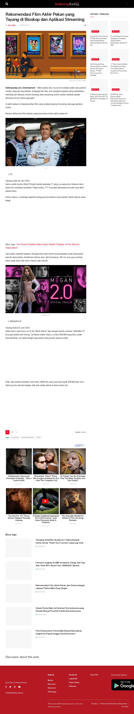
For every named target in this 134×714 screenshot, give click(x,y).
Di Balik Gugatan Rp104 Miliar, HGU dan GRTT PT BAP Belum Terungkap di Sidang (99, 97)
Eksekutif (73, 675)
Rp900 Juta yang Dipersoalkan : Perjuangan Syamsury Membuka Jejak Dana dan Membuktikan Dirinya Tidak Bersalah (119, 99)
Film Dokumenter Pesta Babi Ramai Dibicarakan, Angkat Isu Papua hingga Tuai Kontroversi (59, 632)
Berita (95, 31)
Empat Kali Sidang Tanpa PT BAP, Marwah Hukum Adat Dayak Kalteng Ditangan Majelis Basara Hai (99, 40)
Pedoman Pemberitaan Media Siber (113, 704)
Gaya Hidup (74, 682)
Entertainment (28, 437)
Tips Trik (94, 675)
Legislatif (73, 678)
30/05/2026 (41, 592)
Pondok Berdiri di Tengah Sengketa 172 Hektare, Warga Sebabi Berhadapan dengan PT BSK (119, 40)
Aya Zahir (12, 25)
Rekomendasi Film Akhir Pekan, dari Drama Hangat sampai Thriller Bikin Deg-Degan (60, 587)
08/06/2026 (41, 569)
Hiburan (72, 686)
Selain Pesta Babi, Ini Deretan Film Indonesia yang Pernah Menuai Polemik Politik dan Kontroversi (60, 609)
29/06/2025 (24, 25)
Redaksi (94, 704)
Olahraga (52, 691)
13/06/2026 (41, 546)
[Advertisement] (45, 223)
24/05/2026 (41, 615)
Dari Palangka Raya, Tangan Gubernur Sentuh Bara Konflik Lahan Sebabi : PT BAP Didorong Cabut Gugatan (99, 69)
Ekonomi (51, 684)
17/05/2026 (41, 637)
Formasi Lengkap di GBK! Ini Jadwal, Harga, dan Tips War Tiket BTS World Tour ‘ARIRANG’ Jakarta (60, 564)
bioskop (15, 437)
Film (38, 437)
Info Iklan (125, 706)
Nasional (52, 688)
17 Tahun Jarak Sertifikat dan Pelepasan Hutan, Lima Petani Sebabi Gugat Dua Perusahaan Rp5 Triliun (119, 68)
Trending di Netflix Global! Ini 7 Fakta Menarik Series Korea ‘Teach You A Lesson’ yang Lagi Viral (59, 541)
